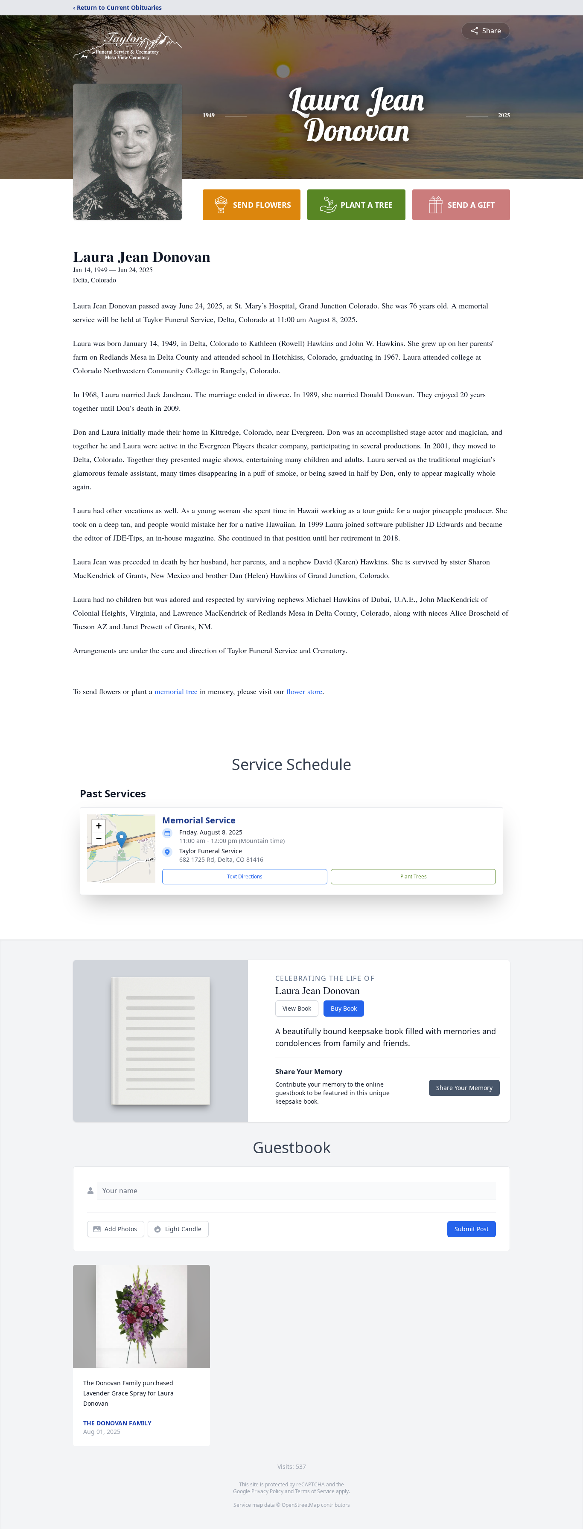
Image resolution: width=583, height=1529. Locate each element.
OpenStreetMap (301, 1505)
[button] (121, 840)
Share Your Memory (464, 1088)
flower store (304, 691)
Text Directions (244, 876)
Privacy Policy (267, 1491)
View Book (297, 1008)
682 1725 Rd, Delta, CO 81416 (221, 859)
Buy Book (344, 1008)
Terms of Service (315, 1491)
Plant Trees (413, 876)
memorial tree (176, 691)
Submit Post (472, 1229)
